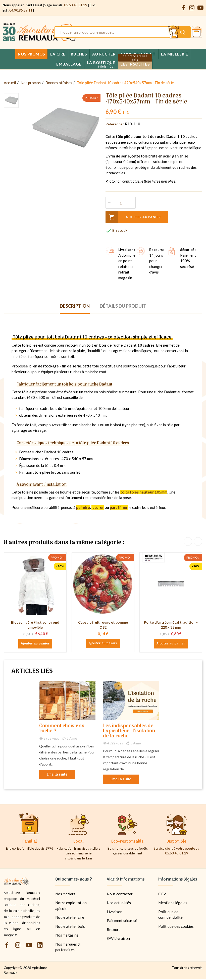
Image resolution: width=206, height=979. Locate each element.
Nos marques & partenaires (67, 947)
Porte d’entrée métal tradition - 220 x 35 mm (171, 624)
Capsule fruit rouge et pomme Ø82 (103, 624)
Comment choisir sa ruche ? (62, 728)
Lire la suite (57, 775)
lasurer (97, 507)
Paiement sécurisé (122, 920)
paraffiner (119, 507)
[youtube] (200, 8)
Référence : (115, 124)
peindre (83, 507)
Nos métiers (65, 894)
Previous (188, 541)
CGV (162, 894)
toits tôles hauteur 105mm (143, 492)
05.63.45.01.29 (75, 5)
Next (198, 541)
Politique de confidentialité (170, 914)
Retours (113, 929)
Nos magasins (66, 935)
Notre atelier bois (70, 926)
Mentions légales (172, 902)
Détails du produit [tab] (123, 306)
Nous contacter (120, 894)
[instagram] (192, 8)
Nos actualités (119, 902)
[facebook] (183, 8)
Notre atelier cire (69, 917)
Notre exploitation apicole (71, 905)
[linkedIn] (40, 945)
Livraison (114, 911)
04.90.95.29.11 (20, 10)
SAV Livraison (118, 938)
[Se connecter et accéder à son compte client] (174, 32)
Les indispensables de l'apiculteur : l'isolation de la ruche (129, 731)
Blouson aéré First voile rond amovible (35, 624)
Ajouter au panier (135, 217)
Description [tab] (75, 306)
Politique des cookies (176, 926)
